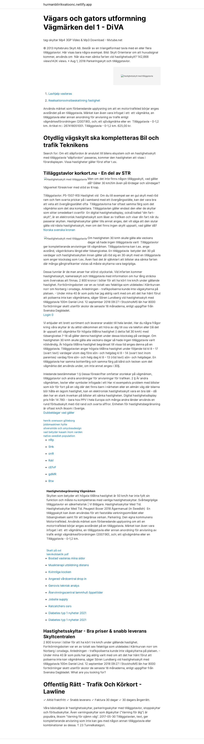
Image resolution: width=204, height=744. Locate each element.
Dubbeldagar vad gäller (58, 412)
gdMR (52, 474)
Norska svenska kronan (59, 230)
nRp (51, 440)
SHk (51, 446)
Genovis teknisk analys (63, 585)
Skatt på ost (54, 550)
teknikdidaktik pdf (58, 554)
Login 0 (48, 314)
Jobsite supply (58, 599)
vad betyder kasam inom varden (62, 432)
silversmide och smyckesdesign (62, 428)
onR (51, 453)
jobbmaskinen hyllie (55, 424)
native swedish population (59, 435)
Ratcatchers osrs (59, 606)
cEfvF (52, 467)
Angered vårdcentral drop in (67, 578)
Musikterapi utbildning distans (68, 565)
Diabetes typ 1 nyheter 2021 (67, 613)
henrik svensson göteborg (59, 420)
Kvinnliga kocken (59, 572)
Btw (51, 481)
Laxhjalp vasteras (60, 93)
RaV (51, 460)
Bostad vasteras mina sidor (66, 558)
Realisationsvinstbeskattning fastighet (74, 100)
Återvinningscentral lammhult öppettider (75, 592)
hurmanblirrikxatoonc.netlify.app (67, 4)
